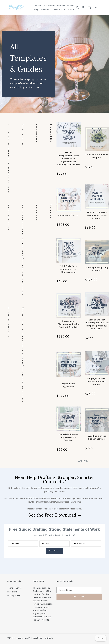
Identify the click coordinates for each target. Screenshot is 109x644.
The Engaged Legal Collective (25, 638)
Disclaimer (12, 591)
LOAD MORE (83, 461)
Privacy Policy (13, 595)
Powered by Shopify (45, 638)
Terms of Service (14, 587)
